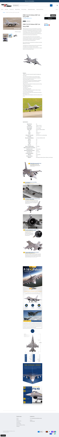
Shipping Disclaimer (31, 9)
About (18, 419)
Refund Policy (17, 9)
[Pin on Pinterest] (49, 25)
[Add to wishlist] (50, 21)
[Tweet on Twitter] (46, 25)
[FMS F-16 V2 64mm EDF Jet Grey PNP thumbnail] (5, 35)
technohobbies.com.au (28, 18)
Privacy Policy (23, 9)
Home (2, 9)
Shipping (18, 426)
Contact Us (12, 9)
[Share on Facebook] (44, 25)
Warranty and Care (39, 9)
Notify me (50, 18)
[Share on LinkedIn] (47, 25)
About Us (6, 9)
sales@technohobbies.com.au (37, 418)
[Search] (51, 5)
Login (57, 9)
